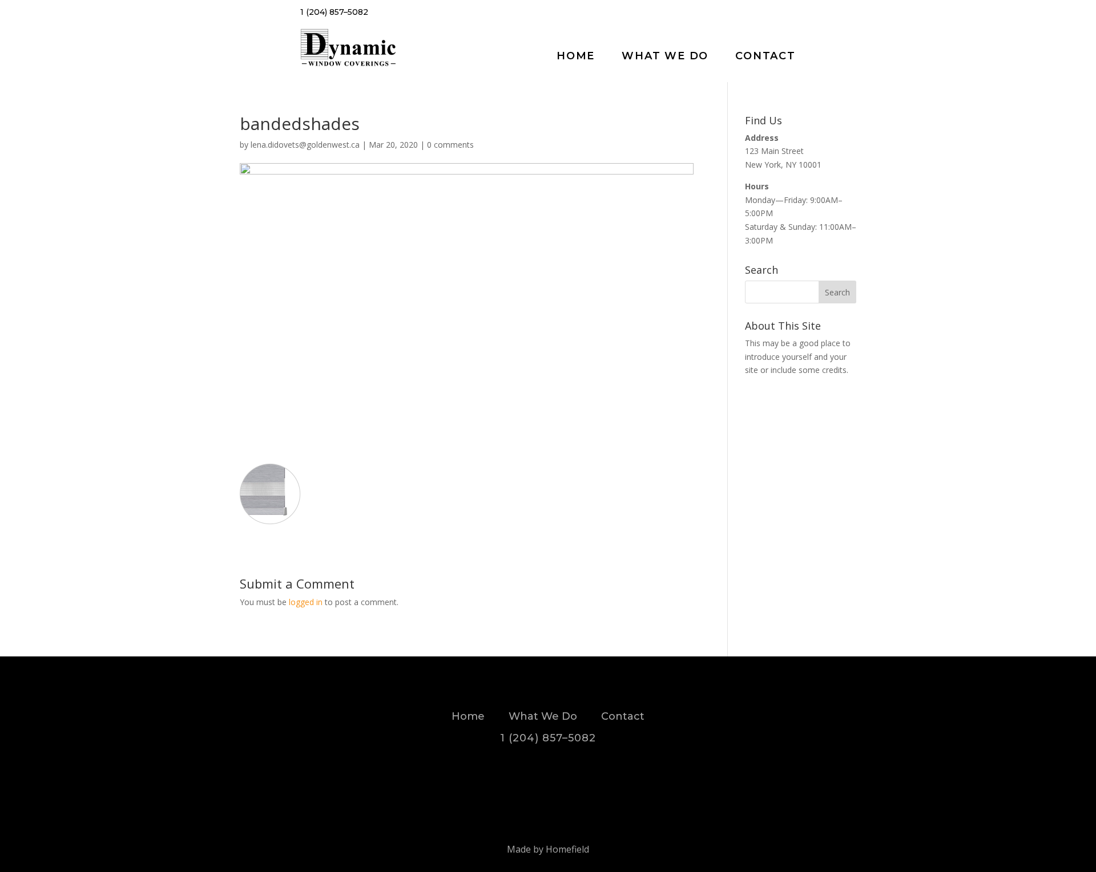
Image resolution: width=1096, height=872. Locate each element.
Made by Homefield (548, 849)
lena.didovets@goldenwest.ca (305, 144)
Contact (765, 56)
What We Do (665, 56)
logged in (306, 602)
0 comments (450, 144)
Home (576, 56)
